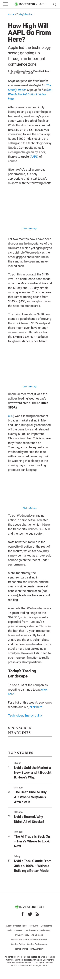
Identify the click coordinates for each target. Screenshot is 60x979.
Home (11, 14)
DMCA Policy (36, 948)
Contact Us (46, 925)
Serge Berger (17, 71)
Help (10, 930)
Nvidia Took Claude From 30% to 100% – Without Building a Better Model (33, 866)
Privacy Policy (22, 934)
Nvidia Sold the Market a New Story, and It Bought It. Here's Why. (32, 772)
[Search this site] (54, 4)
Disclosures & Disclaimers (37, 930)
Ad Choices (37, 934)
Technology (15, 715)
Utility (38, 715)
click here (36, 707)
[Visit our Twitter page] (30, 914)
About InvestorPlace (16, 925)
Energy (29, 715)
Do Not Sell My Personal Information (29, 939)
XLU (10, 416)
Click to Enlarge (30, 228)
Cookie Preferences (37, 944)
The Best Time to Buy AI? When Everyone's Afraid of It (30, 797)
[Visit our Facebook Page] (22, 914)
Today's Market (24, 14)
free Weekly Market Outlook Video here (29, 94)
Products (33, 925)
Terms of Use (21, 948)
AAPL (34, 156)
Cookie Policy (18, 944)
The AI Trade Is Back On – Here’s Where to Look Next (32, 841)
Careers (18, 930)
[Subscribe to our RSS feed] (37, 914)
